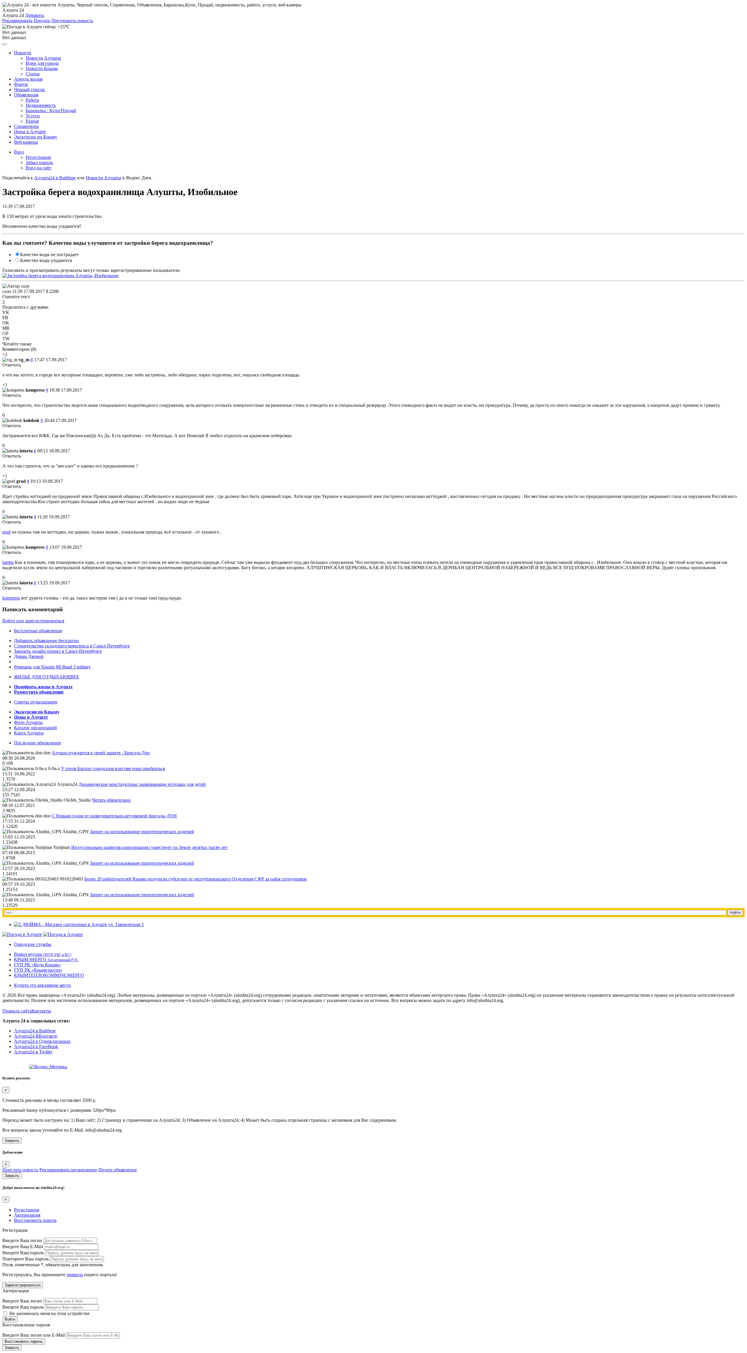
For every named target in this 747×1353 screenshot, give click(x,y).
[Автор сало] (15, 286)
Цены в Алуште (30, 131)
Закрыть (12, 1140)
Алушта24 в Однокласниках (42, 1041)
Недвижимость (41, 105)
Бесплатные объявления (38, 630)
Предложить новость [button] (72, 20)
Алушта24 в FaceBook (36, 1046)
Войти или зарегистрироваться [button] (33, 620)
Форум (21, 84)
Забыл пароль (39, 162)
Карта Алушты (29, 732)
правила (75, 1274)
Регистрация (38, 157)
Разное (32, 121)
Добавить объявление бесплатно (46, 640)
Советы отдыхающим (35, 701)
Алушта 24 (13, 15)
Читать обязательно (111, 800)
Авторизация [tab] (27, 1215)
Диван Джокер (28, 656)
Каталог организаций (35, 727)
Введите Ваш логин (22, 1240)
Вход (19, 152)
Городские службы (32, 944)
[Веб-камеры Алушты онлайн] (63, 934)
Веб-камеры (26, 142)
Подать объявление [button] (117, 1169)
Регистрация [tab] (26, 1209)
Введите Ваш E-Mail (22, 1246)
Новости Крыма (42, 68)
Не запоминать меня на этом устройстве (49, 1313)
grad (6, 531)
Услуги (33, 115)
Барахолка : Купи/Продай (51, 110)
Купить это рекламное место (42, 985)
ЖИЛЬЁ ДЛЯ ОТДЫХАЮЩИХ (46, 676)
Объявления (26, 94)
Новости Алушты (43, 57)
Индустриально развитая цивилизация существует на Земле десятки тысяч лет (149, 847)
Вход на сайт (38, 167)
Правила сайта (17, 1010)
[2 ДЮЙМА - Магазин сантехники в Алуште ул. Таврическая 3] (79, 924)
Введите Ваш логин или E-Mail (33, 1335)
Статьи (33, 73)
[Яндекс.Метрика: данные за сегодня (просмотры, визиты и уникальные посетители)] (48, 1066)
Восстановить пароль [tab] (35, 1220)
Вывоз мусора (42, 954)
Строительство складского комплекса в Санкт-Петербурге (72, 645)
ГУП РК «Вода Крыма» (37, 964)
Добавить (34, 15)
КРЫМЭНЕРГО (46, 959)
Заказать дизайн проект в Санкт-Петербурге (58, 651)
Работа (32, 100)
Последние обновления (37, 742)
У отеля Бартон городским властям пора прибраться (113, 768)
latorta (8, 562)
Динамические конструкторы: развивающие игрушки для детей (142, 784)
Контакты (41, 1010)
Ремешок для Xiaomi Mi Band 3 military (52, 666)
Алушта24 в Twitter (33, 1051)
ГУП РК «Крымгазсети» (38, 970)
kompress (11, 597)
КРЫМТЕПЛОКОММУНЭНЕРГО (49, 975)
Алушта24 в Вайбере (35, 1030)
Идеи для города (42, 63)
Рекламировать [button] (17, 20)
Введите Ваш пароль (23, 1252)
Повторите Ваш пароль (25, 1258)
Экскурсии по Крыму (35, 136)
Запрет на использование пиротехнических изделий (142, 831)
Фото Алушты (28, 722)
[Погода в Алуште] (22, 934)
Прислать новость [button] (20, 1169)
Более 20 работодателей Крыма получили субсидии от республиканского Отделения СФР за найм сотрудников (195, 878)
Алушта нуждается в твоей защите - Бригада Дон (101, 752)
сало (6, 291)
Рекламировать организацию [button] (68, 1169)
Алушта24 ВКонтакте (35, 1036)
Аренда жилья (28, 79)
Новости (22, 52)
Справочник (26, 126)
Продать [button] (42, 20)
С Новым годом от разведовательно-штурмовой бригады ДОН (114, 815)
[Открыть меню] (4, 44)
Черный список (29, 89)
